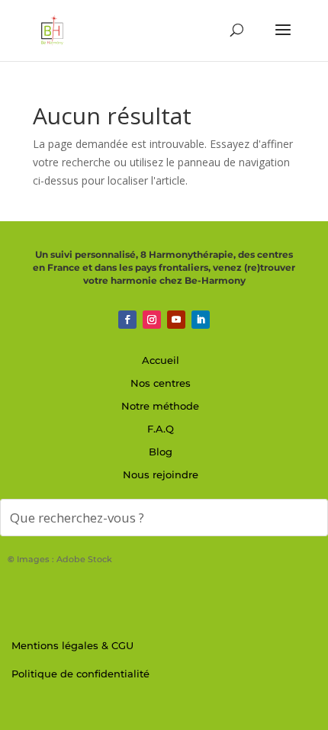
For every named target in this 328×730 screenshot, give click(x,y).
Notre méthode (160, 406)
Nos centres (160, 383)
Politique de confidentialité (80, 673)
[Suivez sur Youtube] (176, 319)
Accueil (160, 360)
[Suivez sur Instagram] (152, 319)
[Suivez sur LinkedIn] (200, 319)
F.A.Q (160, 429)
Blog (160, 451)
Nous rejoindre (160, 474)
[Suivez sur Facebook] (127, 319)
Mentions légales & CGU (72, 645)
